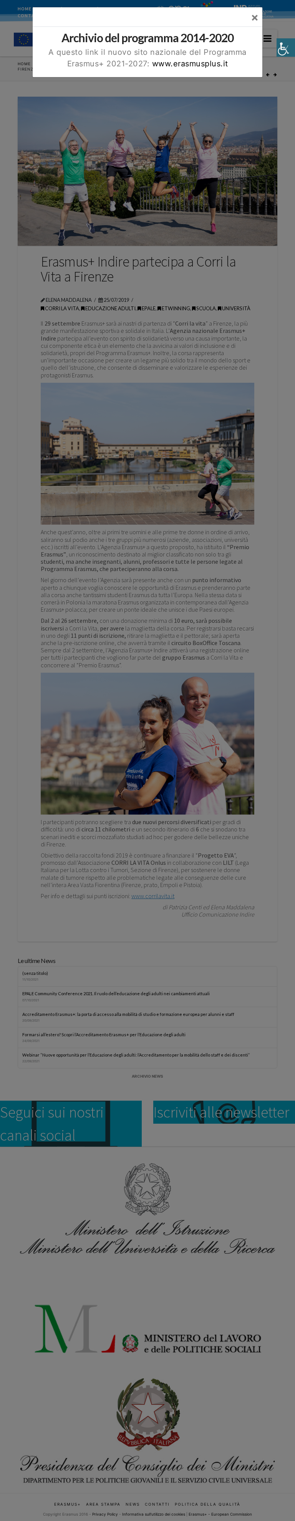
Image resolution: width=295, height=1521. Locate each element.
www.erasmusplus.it (190, 63)
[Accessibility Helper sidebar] (286, 47)
